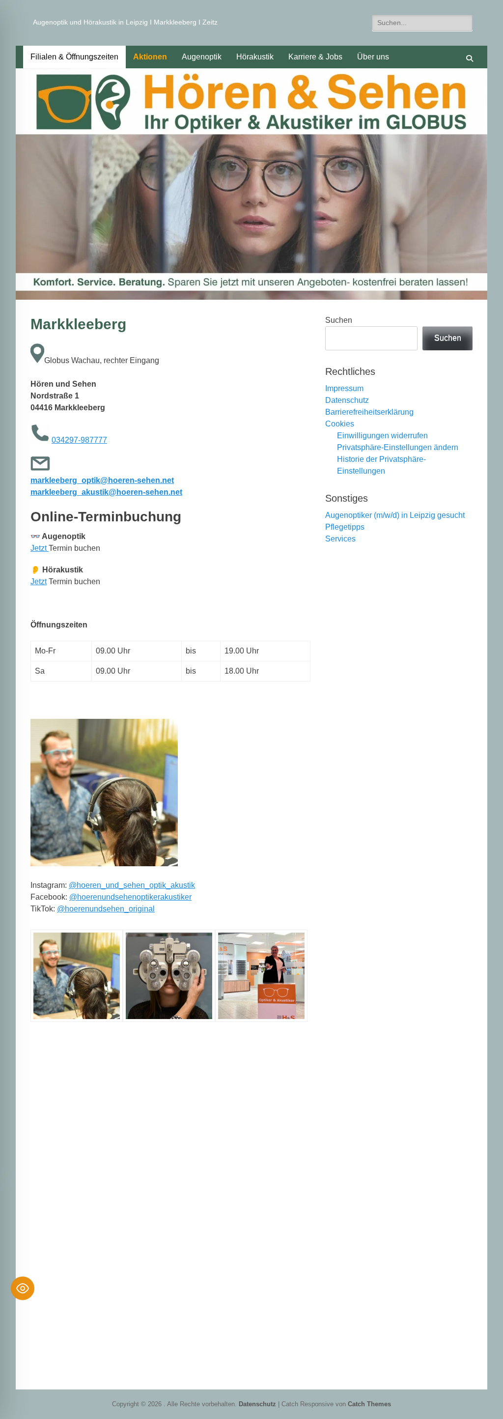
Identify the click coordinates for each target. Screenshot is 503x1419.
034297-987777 (79, 440)
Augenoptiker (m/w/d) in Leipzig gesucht (395, 515)
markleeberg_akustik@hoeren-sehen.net (106, 492)
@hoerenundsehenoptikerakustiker (130, 897)
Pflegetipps (344, 527)
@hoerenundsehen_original (106, 909)
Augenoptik (202, 57)
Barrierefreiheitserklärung (369, 412)
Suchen (338, 320)
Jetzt (39, 548)
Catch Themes (369, 1404)
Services (340, 539)
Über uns (373, 57)
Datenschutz (347, 400)
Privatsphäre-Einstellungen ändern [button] (397, 447)
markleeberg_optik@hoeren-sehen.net (102, 480)
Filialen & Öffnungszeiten (74, 57)
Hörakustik (255, 57)
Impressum (344, 388)
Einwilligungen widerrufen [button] (382, 435)
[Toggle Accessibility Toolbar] (22, 1288)
